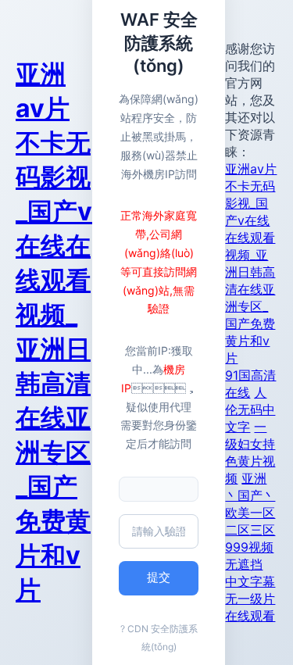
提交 (158, 577)
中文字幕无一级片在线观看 (250, 599)
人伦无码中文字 (250, 409)
